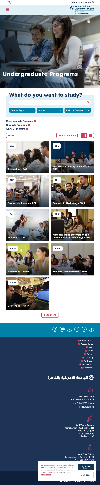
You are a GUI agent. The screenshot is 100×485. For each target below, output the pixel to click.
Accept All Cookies (86, 467)
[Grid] (84, 135)
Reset (11, 135)
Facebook (91, 329)
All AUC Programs (15, 128)
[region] (67, 471)
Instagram (84, 329)
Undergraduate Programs (19, 121)
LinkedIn (76, 329)
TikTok (54, 329)
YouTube (62, 329)
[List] (90, 135)
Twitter (69, 329)
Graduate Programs (16, 125)
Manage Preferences (86, 474)
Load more (50, 314)
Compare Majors (67, 135)
